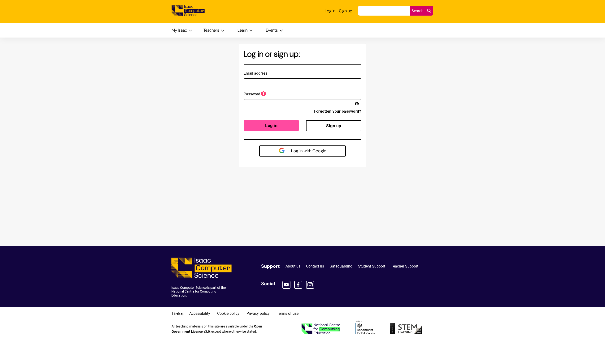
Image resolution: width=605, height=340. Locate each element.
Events (272, 30)
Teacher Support (404, 266)
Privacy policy (258, 313)
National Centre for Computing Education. (193, 293)
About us (292, 266)
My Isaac (179, 30)
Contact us (315, 266)
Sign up (333, 125)
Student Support (371, 266)
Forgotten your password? (337, 111)
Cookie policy (228, 313)
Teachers (211, 30)
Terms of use (287, 313)
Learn (242, 30)
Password (252, 94)
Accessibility (199, 313)
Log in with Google (308, 151)
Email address (255, 73)
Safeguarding (341, 266)
